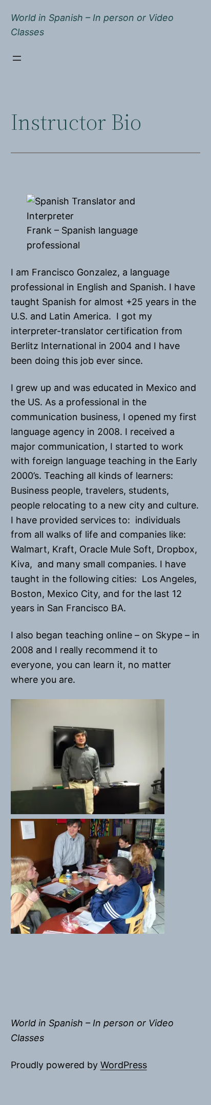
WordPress (123, 1065)
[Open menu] (17, 58)
